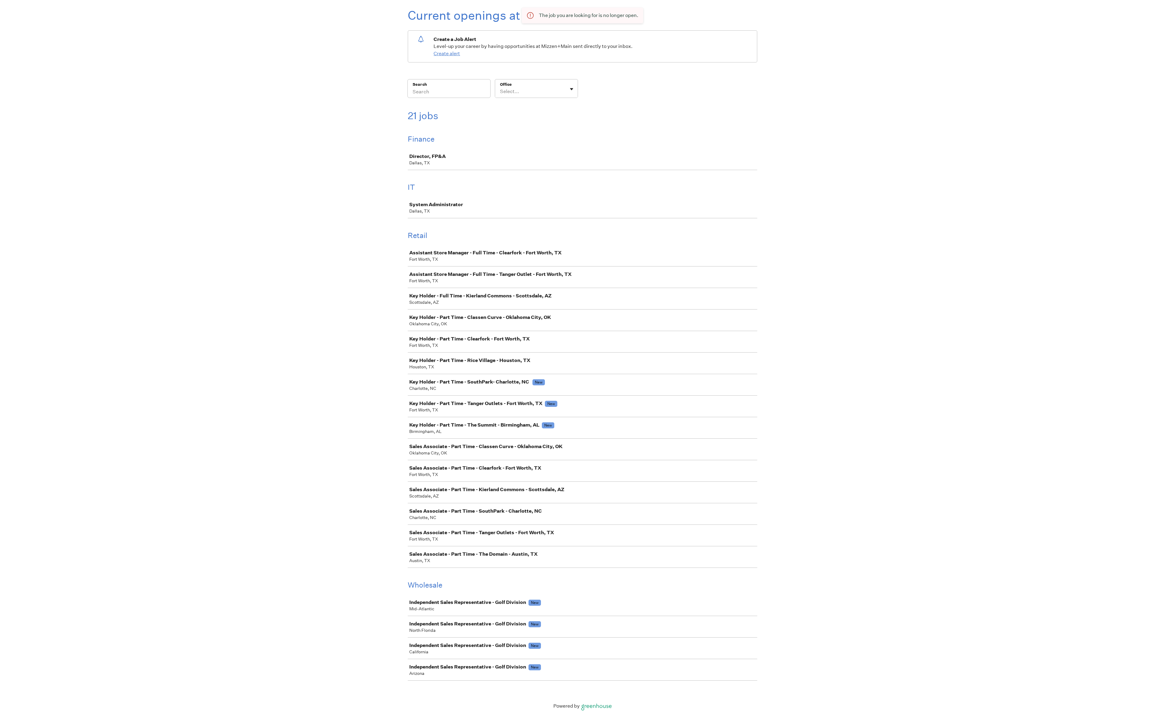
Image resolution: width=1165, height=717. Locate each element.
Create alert (447, 53)
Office (506, 84)
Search (420, 84)
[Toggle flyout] (571, 89)
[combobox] (500, 91)
